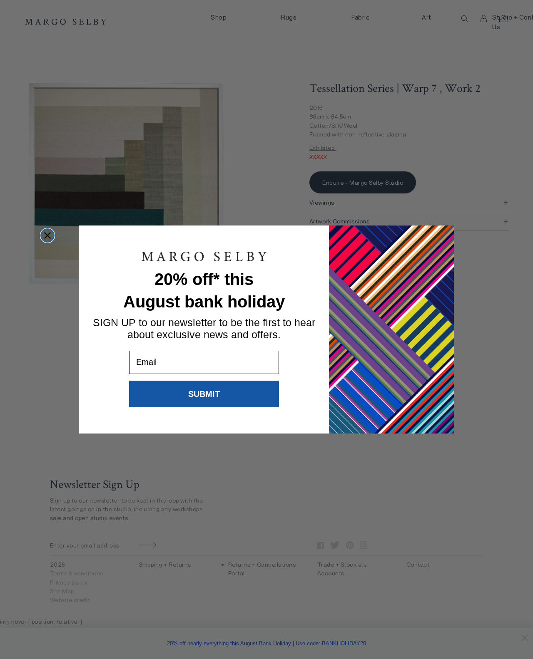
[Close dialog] (47, 235)
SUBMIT (204, 394)
